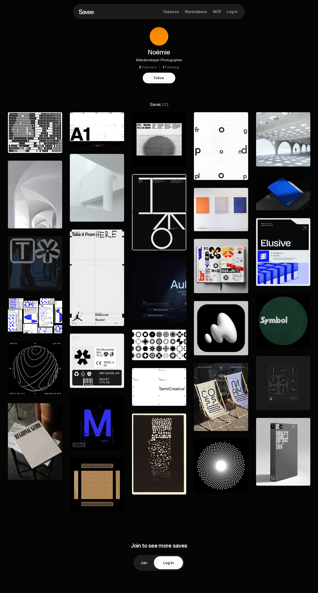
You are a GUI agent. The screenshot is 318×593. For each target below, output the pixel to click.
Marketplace (196, 11)
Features (171, 11)
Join (144, 562)
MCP (217, 11)
